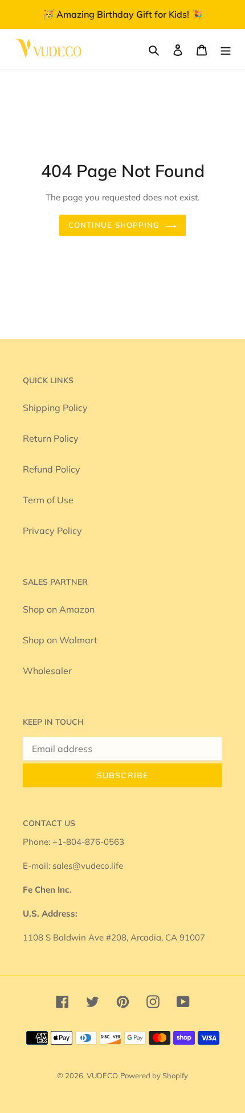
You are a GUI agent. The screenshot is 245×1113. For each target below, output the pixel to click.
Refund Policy (51, 469)
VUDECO (102, 1075)
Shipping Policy (55, 407)
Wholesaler (47, 670)
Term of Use (48, 500)
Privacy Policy (52, 530)
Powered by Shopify (154, 1075)
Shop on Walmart (60, 640)
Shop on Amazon (59, 609)
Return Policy (51, 438)
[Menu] (226, 48)
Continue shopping (114, 224)
